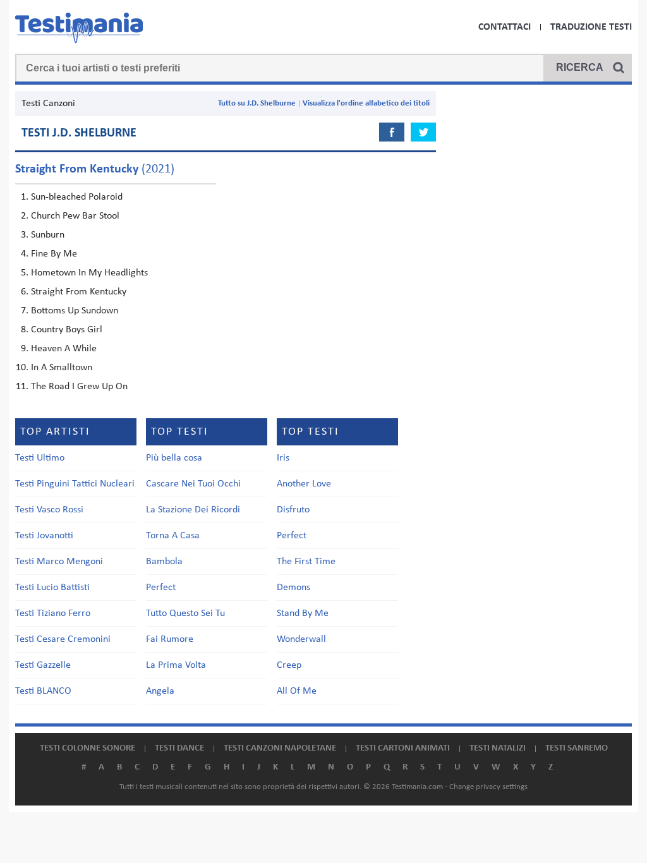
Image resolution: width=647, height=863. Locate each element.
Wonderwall (301, 639)
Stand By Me (303, 613)
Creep (289, 665)
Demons (293, 587)
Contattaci (504, 27)
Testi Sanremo (576, 748)
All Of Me (297, 691)
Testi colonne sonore (87, 748)
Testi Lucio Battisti (52, 587)
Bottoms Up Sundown (74, 311)
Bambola (164, 562)
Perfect (161, 587)
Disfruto (293, 510)
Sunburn (47, 235)
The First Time (306, 562)
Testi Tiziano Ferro (52, 613)
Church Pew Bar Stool (75, 216)
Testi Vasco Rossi (49, 510)
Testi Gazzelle (43, 665)
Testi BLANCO (43, 691)
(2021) (94, 169)
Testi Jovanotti (44, 536)
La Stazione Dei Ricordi (193, 510)
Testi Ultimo (39, 458)
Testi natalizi (497, 748)
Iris (283, 458)
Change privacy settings (488, 787)
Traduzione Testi (591, 27)
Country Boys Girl (66, 330)
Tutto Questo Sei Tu (185, 613)
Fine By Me (54, 254)
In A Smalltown (61, 368)
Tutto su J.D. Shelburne (257, 103)
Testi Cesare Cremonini (63, 639)
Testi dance (179, 748)
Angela (160, 691)
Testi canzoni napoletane (280, 748)
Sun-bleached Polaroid (77, 197)
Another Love (304, 484)
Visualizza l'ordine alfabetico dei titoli (366, 103)
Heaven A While (64, 349)
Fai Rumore (169, 639)
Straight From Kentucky (78, 292)
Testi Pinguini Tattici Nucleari (75, 484)
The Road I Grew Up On (79, 387)
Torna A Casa (173, 536)
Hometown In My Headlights (89, 273)
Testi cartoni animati (403, 748)
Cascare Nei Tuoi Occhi (193, 484)
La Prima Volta (176, 665)
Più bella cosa (174, 458)
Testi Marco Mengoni (59, 562)
